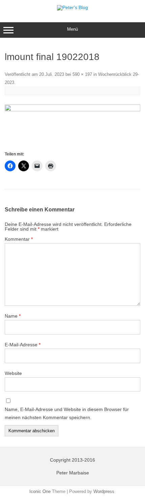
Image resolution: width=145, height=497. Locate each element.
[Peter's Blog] (72, 7)
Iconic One (40, 491)
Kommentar (19, 239)
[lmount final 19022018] (72, 127)
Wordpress (103, 491)
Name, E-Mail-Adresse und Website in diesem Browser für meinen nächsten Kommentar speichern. (67, 413)
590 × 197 (82, 74)
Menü (72, 29)
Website (13, 373)
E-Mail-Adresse (22, 344)
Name (13, 316)
